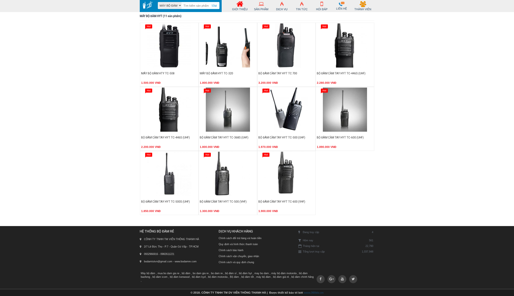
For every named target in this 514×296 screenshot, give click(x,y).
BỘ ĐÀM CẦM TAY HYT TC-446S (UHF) (341, 73)
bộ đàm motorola (217, 276)
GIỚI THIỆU (240, 9)
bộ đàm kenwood (180, 276)
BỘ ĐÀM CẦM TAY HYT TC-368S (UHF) (224, 137)
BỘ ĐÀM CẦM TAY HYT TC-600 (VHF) (281, 201)
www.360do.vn (314, 292)
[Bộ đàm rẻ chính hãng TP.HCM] (146, 5)
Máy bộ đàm (148, 273)
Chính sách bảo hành (231, 250)
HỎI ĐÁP (321, 9)
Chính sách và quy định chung (236, 262)
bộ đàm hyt (245, 273)
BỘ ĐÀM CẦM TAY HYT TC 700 (277, 73)
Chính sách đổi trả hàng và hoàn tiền (240, 238)
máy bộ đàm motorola (284, 273)
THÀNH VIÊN (362, 9)
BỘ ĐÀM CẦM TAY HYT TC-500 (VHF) (223, 201)
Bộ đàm (234, 276)
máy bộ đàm (263, 276)
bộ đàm (186, 273)
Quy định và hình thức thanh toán (238, 244)
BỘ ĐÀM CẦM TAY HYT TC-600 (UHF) (340, 137)
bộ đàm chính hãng (302, 276)
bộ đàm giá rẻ (281, 276)
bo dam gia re (201, 273)
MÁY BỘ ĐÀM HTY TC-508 (157, 73)
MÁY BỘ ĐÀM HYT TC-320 (216, 73)
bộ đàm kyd (199, 276)
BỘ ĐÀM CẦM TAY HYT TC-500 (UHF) (281, 137)
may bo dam (261, 273)
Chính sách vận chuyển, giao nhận (239, 256)
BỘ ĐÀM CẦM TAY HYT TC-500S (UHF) (165, 201)
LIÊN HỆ (341, 8)
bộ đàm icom (159, 276)
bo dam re (217, 273)
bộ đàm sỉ (231, 273)
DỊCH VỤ (282, 9)
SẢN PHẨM (261, 9)
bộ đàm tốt (247, 276)
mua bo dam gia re (168, 273)
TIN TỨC (302, 9)
